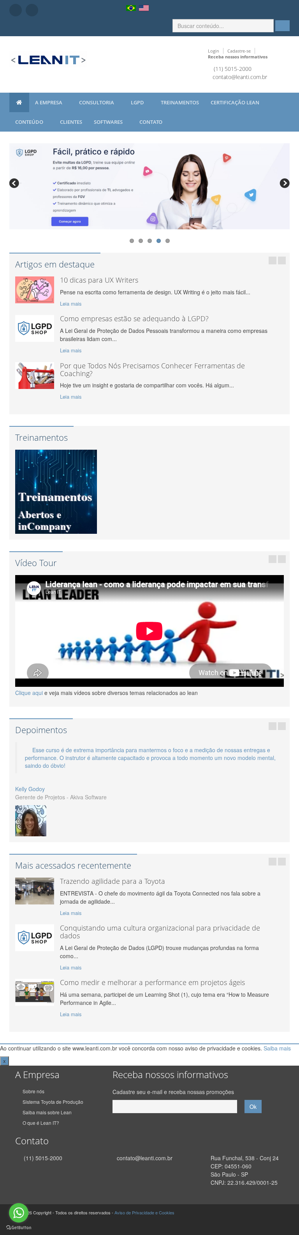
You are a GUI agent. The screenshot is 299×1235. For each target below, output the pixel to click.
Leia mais (71, 303)
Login (213, 51)
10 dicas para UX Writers (99, 280)
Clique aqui (29, 693)
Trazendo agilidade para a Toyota (112, 881)
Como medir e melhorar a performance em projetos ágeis (152, 982)
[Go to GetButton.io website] (18, 1227)
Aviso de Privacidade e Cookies (144, 1212)
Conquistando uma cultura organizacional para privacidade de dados (160, 931)
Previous (15, 184)
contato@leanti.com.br (240, 77)
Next (284, 184)
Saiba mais (277, 1048)
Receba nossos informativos (237, 57)
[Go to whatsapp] (18, 1213)
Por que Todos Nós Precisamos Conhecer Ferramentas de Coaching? (152, 369)
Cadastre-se (239, 51)
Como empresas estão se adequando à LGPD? (134, 318)
